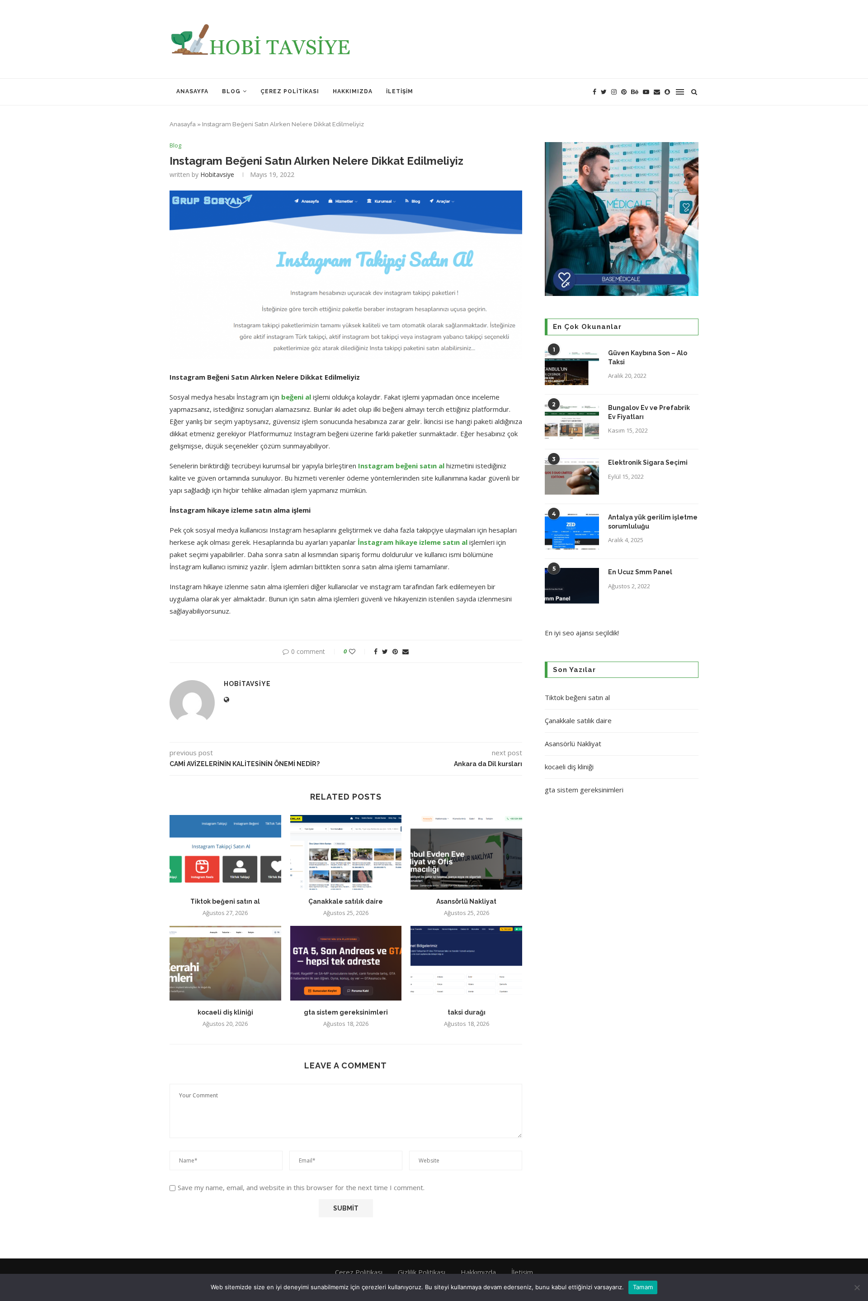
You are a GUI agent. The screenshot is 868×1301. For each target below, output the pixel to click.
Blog (231, 91)
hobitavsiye (217, 174)
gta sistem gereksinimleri (346, 1012)
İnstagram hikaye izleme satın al (412, 542)
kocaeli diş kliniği (225, 1012)
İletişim (399, 91)
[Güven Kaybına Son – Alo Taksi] (572, 367)
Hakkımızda (353, 91)
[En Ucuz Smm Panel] (572, 586)
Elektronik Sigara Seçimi (648, 462)
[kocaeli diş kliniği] (225, 963)
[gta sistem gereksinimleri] (346, 963)
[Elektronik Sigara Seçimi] (572, 476)
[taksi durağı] (466, 963)
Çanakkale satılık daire (345, 901)
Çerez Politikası (289, 91)
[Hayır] (856, 1287)
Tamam (643, 1287)
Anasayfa (192, 91)
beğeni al (296, 396)
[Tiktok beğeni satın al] (225, 852)
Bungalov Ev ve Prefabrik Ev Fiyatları (649, 412)
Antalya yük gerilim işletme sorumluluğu (653, 522)
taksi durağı (467, 1012)
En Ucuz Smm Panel (640, 572)
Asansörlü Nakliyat (466, 901)
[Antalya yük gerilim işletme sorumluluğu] (572, 531)
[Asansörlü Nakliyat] (466, 852)
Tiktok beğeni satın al (225, 901)
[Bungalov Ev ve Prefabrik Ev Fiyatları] (572, 422)
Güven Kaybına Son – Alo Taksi (647, 357)
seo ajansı (578, 632)
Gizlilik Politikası (421, 1272)
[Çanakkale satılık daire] (346, 852)
